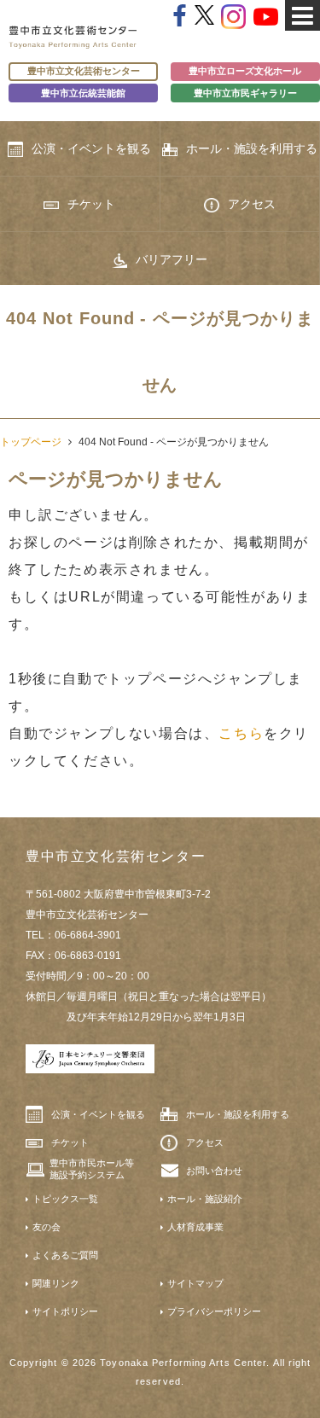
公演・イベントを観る (91, 148)
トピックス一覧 (65, 1199)
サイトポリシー (65, 1311)
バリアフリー (171, 259)
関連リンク (55, 1283)
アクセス (252, 204)
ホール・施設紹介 (204, 1199)
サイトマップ (195, 1283)
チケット (91, 204)
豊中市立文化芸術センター (83, 71)
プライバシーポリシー (214, 1311)
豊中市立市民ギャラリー (245, 93)
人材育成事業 (195, 1227)
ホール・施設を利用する (251, 148)
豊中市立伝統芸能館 (83, 93)
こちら (241, 733)
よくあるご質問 (65, 1255)
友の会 (46, 1227)
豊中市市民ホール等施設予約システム (91, 1169)
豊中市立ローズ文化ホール (245, 71)
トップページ (30, 442)
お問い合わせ (214, 1170)
